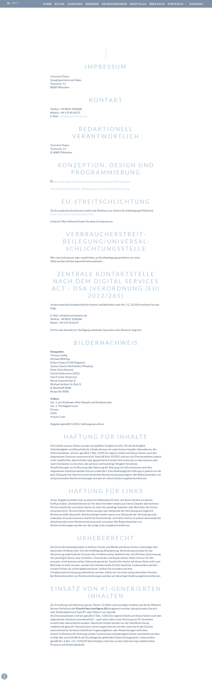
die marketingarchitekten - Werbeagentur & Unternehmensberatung (89, 188)
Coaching (75, 3)
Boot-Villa (138, 3)
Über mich (157, 3)
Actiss (59, 3)
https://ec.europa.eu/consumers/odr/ (71, 214)
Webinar (92, 3)
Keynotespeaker (114, 3)
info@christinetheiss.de (73, 116)
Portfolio (175, 3)
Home (47, 3)
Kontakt (196, 3)
